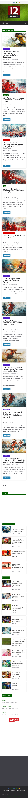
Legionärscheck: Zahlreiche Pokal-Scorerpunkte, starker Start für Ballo (17, 566)
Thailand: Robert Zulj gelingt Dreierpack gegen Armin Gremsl (18, 652)
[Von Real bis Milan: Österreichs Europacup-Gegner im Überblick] (6, 531)
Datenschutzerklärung (20, 790)
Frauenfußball (7, 49)
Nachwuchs (6, 95)
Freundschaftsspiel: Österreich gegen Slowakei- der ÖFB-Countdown (11, 54)
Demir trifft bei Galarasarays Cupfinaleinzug (16, 674)
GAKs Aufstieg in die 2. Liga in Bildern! (14, 236)
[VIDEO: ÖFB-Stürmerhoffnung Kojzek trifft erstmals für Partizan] (6, 609)
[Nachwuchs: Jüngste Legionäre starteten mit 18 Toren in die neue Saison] (6, 543)
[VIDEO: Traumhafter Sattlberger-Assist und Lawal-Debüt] (6, 665)
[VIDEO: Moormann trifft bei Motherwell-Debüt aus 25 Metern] (6, 621)
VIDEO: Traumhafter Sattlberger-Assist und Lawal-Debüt (17, 663)
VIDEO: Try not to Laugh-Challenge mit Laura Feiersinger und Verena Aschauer (13, 415)
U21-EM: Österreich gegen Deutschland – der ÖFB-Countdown (13, 100)
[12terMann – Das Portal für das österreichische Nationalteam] (3, 23)
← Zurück (4, 485)
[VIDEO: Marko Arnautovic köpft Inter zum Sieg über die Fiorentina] (6, 687)
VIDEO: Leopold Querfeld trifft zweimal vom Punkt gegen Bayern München (18, 641)
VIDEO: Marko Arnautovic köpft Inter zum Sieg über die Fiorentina (18, 685)
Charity (7, 790)
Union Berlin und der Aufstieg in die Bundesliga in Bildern (13, 191)
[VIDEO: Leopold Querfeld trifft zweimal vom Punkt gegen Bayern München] (6, 643)
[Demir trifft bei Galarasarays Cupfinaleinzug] (6, 676)
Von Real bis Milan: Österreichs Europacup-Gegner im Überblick (18, 529)
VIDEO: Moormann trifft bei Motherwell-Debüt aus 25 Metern (18, 619)
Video (5, 186)
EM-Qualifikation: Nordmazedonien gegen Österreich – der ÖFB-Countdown (13, 145)
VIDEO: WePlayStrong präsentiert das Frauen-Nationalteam (12, 322)
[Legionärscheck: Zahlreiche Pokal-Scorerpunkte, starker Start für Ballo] (6, 568)
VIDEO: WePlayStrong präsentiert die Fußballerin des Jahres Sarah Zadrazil (14, 460)
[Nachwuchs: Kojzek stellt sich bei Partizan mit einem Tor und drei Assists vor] (6, 556)
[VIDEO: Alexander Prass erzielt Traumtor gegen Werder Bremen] (6, 632)
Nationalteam (6, 139)
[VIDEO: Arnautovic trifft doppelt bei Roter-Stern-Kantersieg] (6, 598)
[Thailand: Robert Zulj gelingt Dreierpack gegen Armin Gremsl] (6, 654)
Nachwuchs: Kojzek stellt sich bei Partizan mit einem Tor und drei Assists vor (18, 554)
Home (4, 790)
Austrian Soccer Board (7, 706)
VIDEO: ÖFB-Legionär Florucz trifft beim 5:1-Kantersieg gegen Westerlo (17, 584)
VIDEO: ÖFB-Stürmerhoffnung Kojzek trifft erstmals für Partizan (18, 608)
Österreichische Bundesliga (9, 232)
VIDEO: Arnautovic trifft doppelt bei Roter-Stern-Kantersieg (18, 596)
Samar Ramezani (14, 59)
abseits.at (4, 712)
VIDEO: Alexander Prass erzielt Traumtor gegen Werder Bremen (18, 630)
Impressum (12, 790)
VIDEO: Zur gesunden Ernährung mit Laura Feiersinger (11, 280)
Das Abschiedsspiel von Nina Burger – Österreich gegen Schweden (13, 369)
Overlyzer (4, 700)
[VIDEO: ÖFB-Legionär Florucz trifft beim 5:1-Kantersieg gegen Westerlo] (6, 586)
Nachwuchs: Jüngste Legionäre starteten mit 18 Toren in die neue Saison (18, 541)
